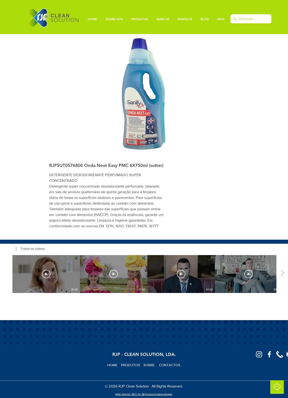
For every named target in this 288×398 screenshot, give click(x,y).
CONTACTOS (169, 365)
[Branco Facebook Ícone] (269, 354)
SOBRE (149, 365)
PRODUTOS (132, 365)
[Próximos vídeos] (282, 273)
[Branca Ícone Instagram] (259, 354)
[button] (30, 249)
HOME (114, 365)
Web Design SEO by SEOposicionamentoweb (143, 394)
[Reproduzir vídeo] (46, 274)
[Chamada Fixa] (280, 354)
